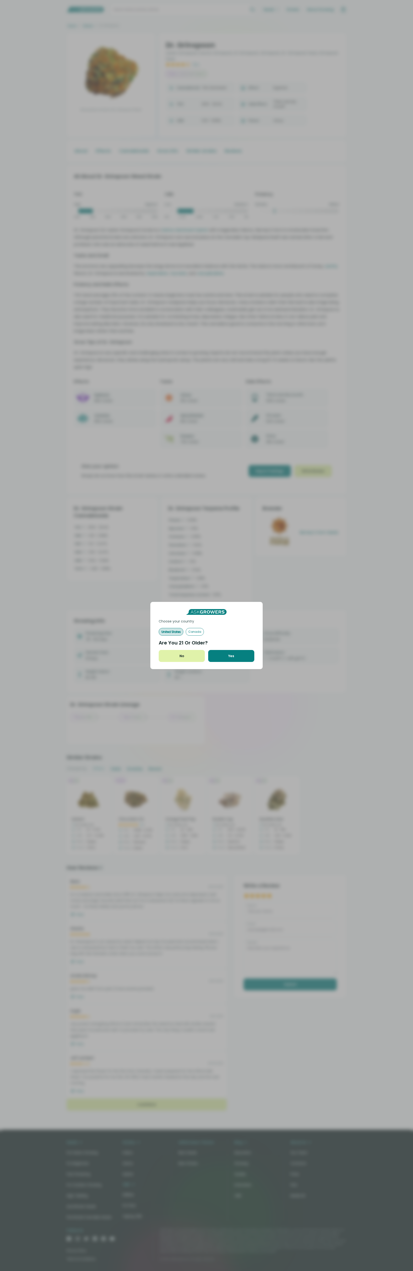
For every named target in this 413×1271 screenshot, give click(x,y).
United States (171, 632)
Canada (194, 632)
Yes (231, 656)
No (181, 656)
